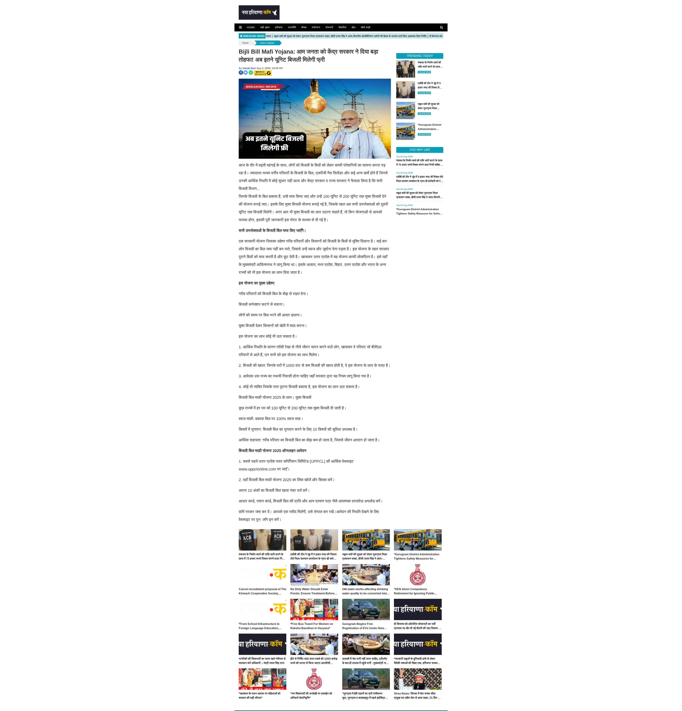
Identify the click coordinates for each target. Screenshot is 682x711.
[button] (240, 27)
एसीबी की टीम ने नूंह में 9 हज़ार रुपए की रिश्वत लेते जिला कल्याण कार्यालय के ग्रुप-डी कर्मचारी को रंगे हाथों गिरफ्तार (419, 181)
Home (251, 27)
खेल (354, 27)
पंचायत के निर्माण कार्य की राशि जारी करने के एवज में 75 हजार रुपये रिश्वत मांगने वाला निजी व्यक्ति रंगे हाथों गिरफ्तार (419, 164)
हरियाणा (279, 27)
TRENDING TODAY (420, 56)
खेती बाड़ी (365, 27)
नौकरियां (342, 27)
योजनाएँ (329, 27)
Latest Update (267, 43)
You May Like (419, 149)
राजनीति (292, 27)
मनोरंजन (316, 27)
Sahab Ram (249, 68)
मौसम (304, 27)
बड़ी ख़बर (265, 27)
